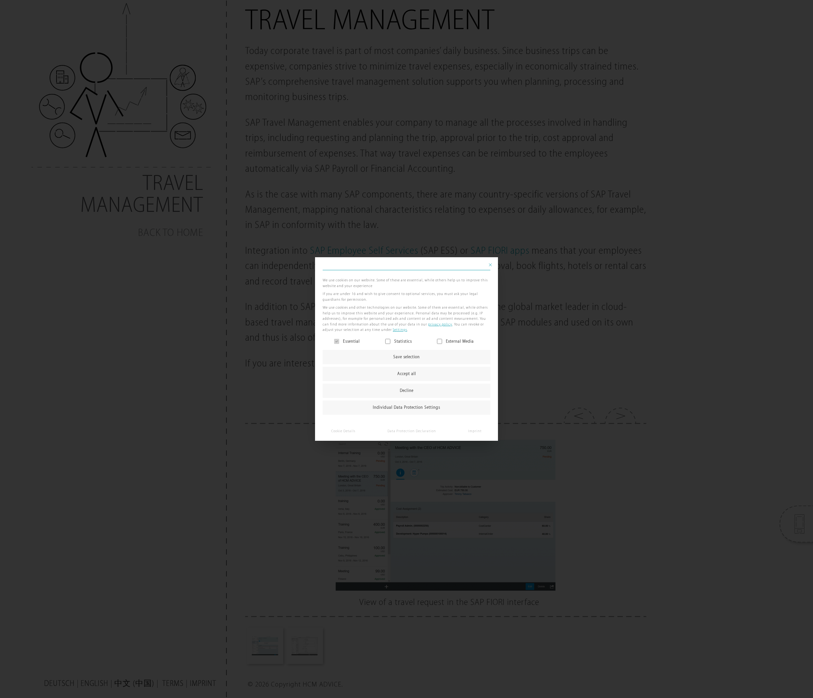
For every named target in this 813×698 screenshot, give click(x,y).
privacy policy (440, 324)
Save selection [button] (406, 357)
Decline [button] (406, 390)
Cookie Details (343, 431)
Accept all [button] (406, 374)
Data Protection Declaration (411, 431)
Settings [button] (400, 330)
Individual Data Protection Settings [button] (406, 407)
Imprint (475, 431)
